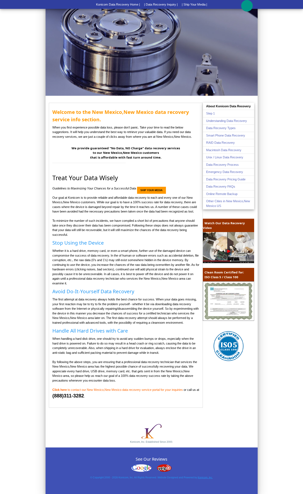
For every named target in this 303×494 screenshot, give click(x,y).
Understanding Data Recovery (226, 121)
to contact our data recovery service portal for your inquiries (117, 389)
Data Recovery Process (222, 164)
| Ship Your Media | (194, 4)
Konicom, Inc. (205, 477)
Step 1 (210, 113)
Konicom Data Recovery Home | (118, 4)
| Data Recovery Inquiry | (161, 4)
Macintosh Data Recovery (223, 150)
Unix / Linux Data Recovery (224, 157)
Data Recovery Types (221, 128)
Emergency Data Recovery (224, 172)
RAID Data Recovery (220, 142)
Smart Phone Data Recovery (225, 135)
